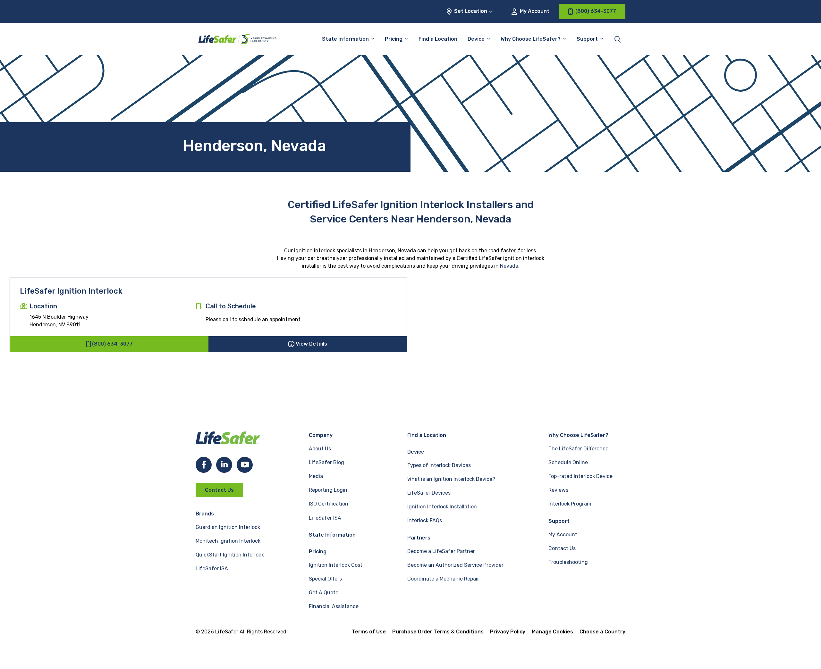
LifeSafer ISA (212, 568)
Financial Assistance (334, 606)
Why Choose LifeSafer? (531, 39)
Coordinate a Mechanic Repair (443, 579)
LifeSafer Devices (429, 493)
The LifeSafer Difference (578, 449)
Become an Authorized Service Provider (455, 565)
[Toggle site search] (617, 39)
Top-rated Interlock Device (580, 476)
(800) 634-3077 (112, 344)
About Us (320, 449)
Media (316, 476)
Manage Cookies (552, 632)
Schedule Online (568, 462)
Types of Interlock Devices (439, 465)
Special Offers (325, 579)
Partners (418, 538)
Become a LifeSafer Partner (441, 551)
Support (559, 521)
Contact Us (219, 490)
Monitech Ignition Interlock (228, 541)
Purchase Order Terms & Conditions (438, 632)
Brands (205, 514)
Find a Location (438, 39)
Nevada (509, 266)
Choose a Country (602, 632)
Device (476, 39)
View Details (311, 344)
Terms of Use (369, 632)
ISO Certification (328, 504)
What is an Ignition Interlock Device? (451, 479)
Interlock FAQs (424, 520)
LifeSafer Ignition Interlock (71, 291)
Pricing (393, 39)
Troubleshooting (568, 562)
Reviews (558, 490)
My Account (534, 11)
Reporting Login (328, 490)
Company (321, 435)
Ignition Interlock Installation (442, 507)
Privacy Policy (507, 632)
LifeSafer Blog (326, 462)
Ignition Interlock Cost (335, 565)
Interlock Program (569, 504)
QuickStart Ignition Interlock (230, 555)
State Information (345, 39)
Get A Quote (323, 593)
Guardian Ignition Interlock (228, 527)
